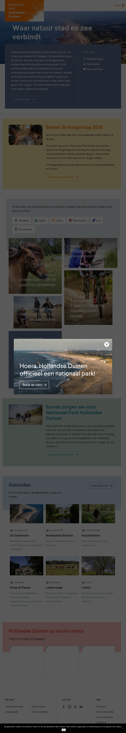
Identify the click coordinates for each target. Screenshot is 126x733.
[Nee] (123, 728)
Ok (64, 730)
